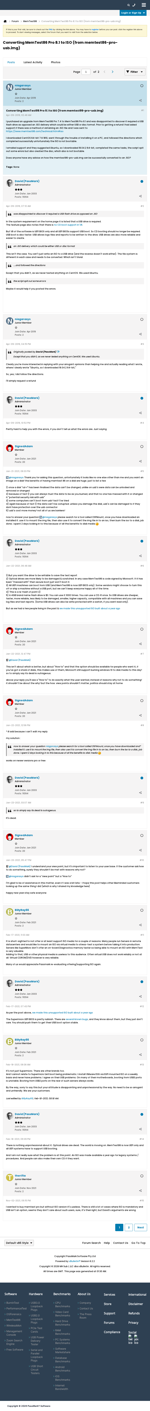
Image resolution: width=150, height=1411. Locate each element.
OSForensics (13, 1314)
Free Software (14, 1349)
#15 (142, 1200)
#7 (142, 653)
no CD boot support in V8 (68, 224)
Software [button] (8, 5)
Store (107, 1304)
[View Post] (58, 351)
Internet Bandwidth (61, 1387)
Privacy (133, 1323)
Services (109, 1294)
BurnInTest (12, 1302)
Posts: (18, 101)
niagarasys (17, 477)
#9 (142, 802)
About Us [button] (84, 5)
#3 (142, 344)
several (70, 1019)
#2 (142, 206)
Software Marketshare (62, 1350)
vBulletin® (74, 1261)
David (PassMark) (21, 660)
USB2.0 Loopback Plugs (37, 1319)
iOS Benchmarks (62, 1378)
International (137, 1294)
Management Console (14, 1333)
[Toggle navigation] (143, 5)
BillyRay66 (27, 1098)
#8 (142, 725)
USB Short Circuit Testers (37, 1370)
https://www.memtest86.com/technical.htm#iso (34, 131)
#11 (142, 934)
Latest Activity (33, 62)
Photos (55, 62)
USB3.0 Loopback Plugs (37, 1306)
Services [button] (51, 5)
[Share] (140, 100)
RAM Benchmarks (62, 1332)
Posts (11, 62)
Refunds (134, 1313)
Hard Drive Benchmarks (62, 1323)
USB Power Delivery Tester (37, 1341)
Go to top (138, 1243)
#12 (142, 1006)
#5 (142, 471)
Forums (97, 5)
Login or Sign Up (131, 12)
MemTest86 (13, 1319)
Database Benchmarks (62, 1359)
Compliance (112, 1332)
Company (85, 1302)
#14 (141, 1139)
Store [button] (62, 5)
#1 (142, 110)
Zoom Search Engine (14, 1342)
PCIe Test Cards (36, 1329)
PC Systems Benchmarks (62, 1341)
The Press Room (85, 1316)
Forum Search (91, 1243)
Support (72, 5)
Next (140, 1227)
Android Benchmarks (62, 1368)
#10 (142, 860)
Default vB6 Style (17, 1243)
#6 (142, 565)
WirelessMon (13, 1325)
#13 (142, 1064)
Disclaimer (135, 1304)
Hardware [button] (21, 5)
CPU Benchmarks (62, 1304)
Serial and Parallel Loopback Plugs (37, 1355)
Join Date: (20, 97)
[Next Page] (113, 72)
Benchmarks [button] (37, 5)
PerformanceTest (16, 1308)
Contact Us (120, 1243)
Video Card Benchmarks (62, 1313)
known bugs (81, 1019)
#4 (142, 422)
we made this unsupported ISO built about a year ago (89, 608)
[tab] (11, 62)
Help (107, 1243)
